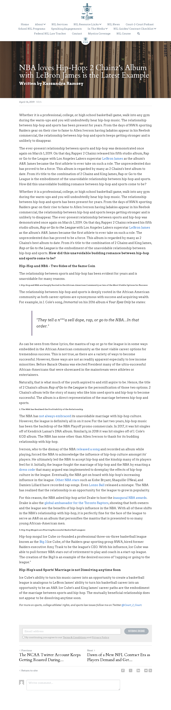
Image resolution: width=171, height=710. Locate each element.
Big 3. (43, 542)
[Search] (138, 33)
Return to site (29, 670)
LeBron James (112, 158)
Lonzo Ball (97, 485)
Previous (26, 650)
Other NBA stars (67, 480)
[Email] (146, 670)
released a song (88, 449)
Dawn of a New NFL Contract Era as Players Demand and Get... (118, 657)
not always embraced (55, 416)
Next (90, 650)
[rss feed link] (150, 670)
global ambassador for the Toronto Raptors (76, 503)
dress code (27, 469)
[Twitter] (130, 670)
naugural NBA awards (130, 497)
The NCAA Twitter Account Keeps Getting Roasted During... (50, 657)
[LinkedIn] (138, 670)
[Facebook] (123, 670)
